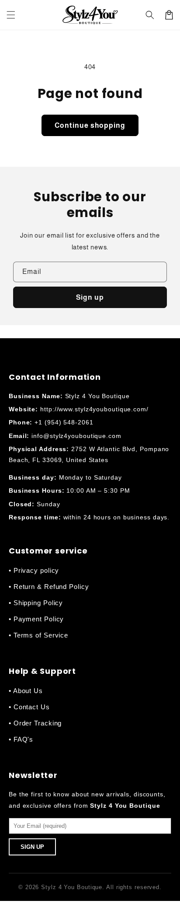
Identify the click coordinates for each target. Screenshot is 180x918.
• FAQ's (21, 739)
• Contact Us (29, 707)
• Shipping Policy (36, 602)
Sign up (90, 297)
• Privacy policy (34, 570)
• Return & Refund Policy (49, 586)
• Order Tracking (35, 723)
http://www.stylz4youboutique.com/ (94, 409)
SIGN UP (32, 847)
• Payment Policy (36, 619)
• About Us (26, 690)
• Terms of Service (38, 635)
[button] (11, 15)
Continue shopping (90, 125)
